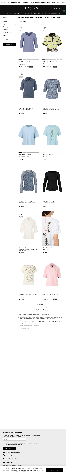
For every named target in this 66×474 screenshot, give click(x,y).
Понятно (54, 470)
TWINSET (19, 2)
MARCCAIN (49, 2)
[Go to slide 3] (28, 105)
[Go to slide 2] (24, 105)
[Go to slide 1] (20, 105)
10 (43, 309)
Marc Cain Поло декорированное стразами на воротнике (28, 249)
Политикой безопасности (24, 472)
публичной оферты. (17, 444)
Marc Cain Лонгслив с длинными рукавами (49, 202)
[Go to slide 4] (32, 105)
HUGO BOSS (9, 2)
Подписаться (9, 448)
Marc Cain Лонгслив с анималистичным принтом (27, 202)
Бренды (33, 13)
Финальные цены (51, 13)
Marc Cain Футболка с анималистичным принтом (51, 108)
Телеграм (9, 462)
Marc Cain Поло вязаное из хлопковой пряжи (27, 108)
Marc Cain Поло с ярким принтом (50, 62)
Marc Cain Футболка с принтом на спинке (52, 248)
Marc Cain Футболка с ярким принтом (51, 155)
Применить (9, 44)
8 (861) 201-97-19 (11, 455)
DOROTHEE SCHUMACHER (33, 2)
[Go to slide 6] (37, 245)
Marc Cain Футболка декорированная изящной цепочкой (27, 63)
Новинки (9, 13)
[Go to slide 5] (37, 105)
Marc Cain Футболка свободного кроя (25, 155)
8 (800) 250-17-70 (12, 459)
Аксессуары (25, 13)
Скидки (40, 13)
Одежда (16, 13)
